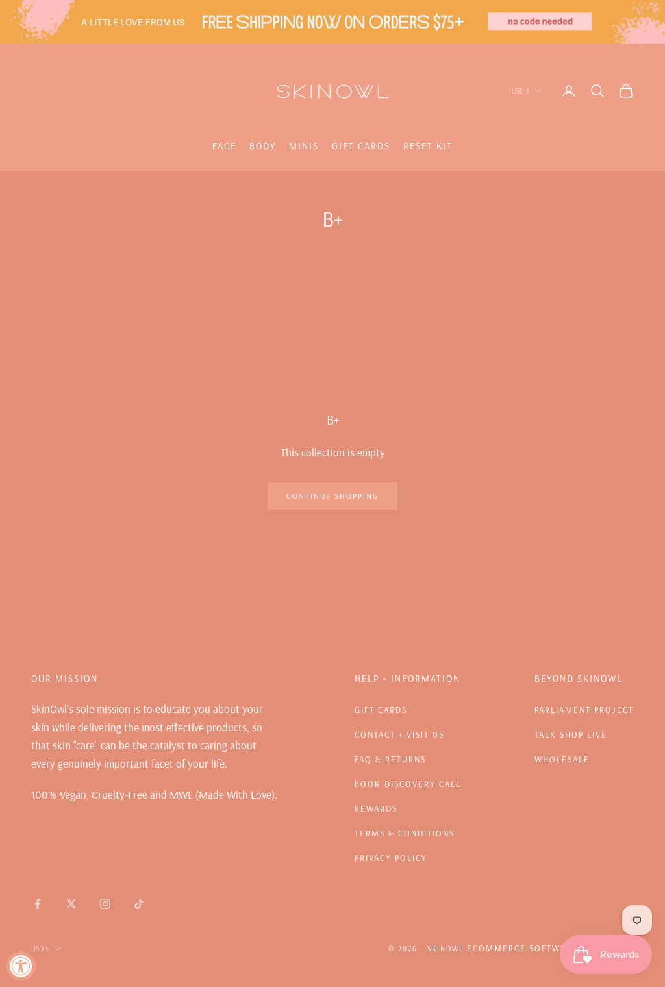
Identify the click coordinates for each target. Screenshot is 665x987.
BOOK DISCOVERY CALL (408, 784)
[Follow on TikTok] (138, 903)
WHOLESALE (562, 759)
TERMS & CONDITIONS (405, 833)
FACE (224, 146)
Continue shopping (332, 496)
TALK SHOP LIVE (570, 734)
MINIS (304, 146)
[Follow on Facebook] (37, 903)
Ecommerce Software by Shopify (550, 948)
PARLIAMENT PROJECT (584, 710)
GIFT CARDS (361, 146)
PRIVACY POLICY (391, 858)
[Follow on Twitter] (71, 903)
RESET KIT (428, 146)
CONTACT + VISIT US (399, 734)
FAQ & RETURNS (390, 759)
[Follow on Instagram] (105, 903)
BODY (262, 146)
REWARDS (376, 808)
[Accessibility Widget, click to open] (21, 966)
